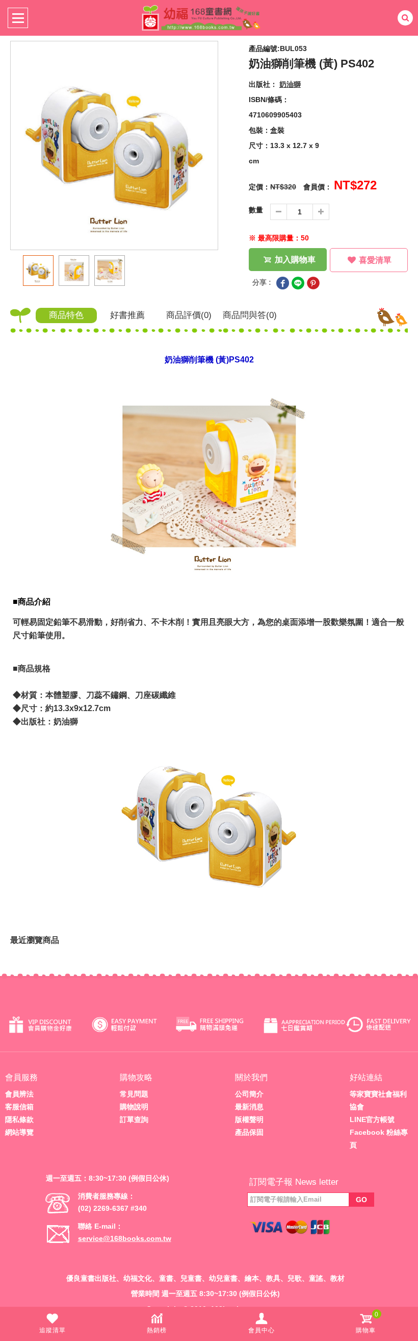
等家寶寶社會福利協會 (378, 1100)
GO (361, 1200)
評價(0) (189, 315)
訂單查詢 (134, 1119)
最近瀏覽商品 (34, 940)
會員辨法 (19, 1094)
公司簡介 (249, 1094)
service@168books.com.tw (124, 1238)
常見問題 (134, 1094)
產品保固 (249, 1132)
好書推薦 (127, 315)
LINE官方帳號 (372, 1119)
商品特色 (66, 315)
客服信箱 (19, 1107)
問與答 (250, 315)
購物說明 (134, 1107)
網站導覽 (19, 1132)
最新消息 (249, 1107)
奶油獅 (290, 84)
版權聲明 (249, 1119)
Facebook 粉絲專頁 (379, 1138)
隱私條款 (19, 1119)
